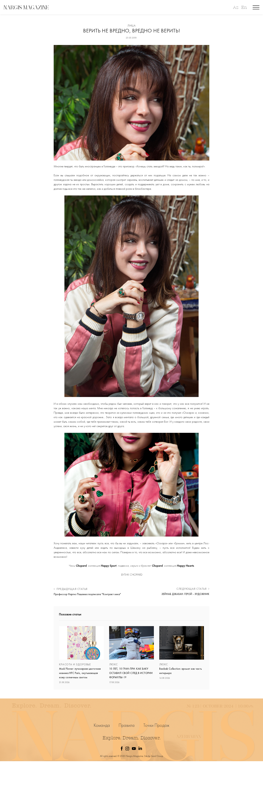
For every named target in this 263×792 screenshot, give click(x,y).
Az (235, 7)
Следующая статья (191, 589)
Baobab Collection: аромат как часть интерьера (180, 671)
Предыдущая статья (71, 589)
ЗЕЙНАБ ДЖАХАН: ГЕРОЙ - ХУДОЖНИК (185, 594)
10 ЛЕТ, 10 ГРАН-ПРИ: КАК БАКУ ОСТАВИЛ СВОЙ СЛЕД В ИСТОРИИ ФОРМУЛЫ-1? (131, 673)
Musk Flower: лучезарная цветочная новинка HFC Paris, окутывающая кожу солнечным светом (80, 673)
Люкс (113, 664)
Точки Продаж (156, 725)
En (244, 7)
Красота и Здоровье (75, 664)
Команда (102, 725)
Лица (131, 25)
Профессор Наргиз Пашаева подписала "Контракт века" (87, 594)
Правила (127, 725)
